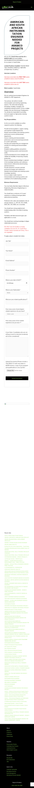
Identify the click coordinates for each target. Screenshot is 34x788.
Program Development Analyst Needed (13, 644)
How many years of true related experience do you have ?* (15, 321)
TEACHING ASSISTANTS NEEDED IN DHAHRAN (16, 598)
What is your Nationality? (13, 290)
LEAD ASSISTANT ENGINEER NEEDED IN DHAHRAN (17, 578)
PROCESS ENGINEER (10, 684)
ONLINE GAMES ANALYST (11, 544)
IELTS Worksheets (11, 759)
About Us (9, 730)
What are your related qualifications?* (16, 299)
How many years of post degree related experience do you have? (15, 310)
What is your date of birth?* (13, 280)
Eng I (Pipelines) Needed (10, 648)
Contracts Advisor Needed (10, 654)
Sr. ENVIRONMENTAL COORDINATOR (13, 567)
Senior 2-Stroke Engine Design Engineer (14, 535)
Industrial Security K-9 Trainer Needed (13, 609)
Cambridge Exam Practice (12, 746)
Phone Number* (10, 270)
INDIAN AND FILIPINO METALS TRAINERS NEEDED (16, 666)
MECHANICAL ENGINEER (11, 682)
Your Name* (9, 250)
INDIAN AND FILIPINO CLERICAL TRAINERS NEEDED (17, 668)
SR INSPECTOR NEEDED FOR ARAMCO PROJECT (16, 605)
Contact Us (9, 732)
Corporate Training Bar (12, 769)
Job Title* (8, 241)
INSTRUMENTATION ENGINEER (12, 642)
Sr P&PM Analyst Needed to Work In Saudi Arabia (16, 701)
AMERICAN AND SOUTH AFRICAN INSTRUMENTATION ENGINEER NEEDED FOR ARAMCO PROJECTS (15, 618)
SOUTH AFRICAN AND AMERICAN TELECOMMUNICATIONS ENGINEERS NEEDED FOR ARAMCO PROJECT (17, 623)
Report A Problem (17, 2)
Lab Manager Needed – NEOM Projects (13, 558)
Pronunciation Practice (12, 744)
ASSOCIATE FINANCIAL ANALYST (12, 569)
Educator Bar (9, 757)
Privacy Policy (10, 736)
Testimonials (9, 734)
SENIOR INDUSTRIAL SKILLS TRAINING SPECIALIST (17, 555)
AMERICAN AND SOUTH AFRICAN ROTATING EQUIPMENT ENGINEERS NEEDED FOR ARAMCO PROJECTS (16, 613)
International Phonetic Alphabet (14, 775)
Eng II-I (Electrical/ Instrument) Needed (13, 650)
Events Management (11, 773)
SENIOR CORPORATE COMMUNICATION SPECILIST (17, 537)
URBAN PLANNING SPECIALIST (12, 676)
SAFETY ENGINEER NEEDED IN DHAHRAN (15, 596)
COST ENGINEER (9, 686)
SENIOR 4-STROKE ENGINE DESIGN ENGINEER (16, 542)
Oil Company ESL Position (10, 646)
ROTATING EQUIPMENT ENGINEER (13, 680)
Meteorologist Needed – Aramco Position (14, 703)
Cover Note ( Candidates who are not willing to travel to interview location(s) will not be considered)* (17, 334)
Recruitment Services (11, 771)
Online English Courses (12, 750)
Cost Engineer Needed (10, 603)
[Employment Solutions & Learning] (8, 7)
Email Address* (10, 260)
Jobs (8, 761)
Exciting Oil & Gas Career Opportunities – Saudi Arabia (17, 546)
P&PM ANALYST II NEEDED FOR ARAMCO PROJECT (17, 607)
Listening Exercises (11, 748)
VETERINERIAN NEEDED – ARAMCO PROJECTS (16, 557)
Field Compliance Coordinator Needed (13, 652)
